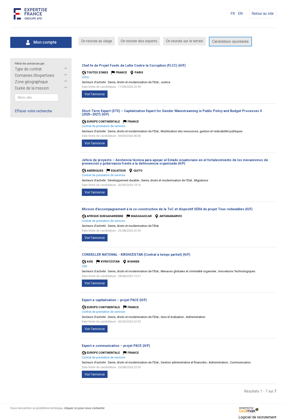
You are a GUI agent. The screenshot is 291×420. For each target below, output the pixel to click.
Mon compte (45, 42)
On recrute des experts (139, 41)
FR (233, 13)
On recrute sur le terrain (184, 41)
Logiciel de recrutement (257, 417)
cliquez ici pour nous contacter (84, 408)
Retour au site (263, 13)
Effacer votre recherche (33, 111)
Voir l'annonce (95, 94)
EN (240, 13)
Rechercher (61, 97)
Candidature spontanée (230, 41)
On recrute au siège (96, 41)
